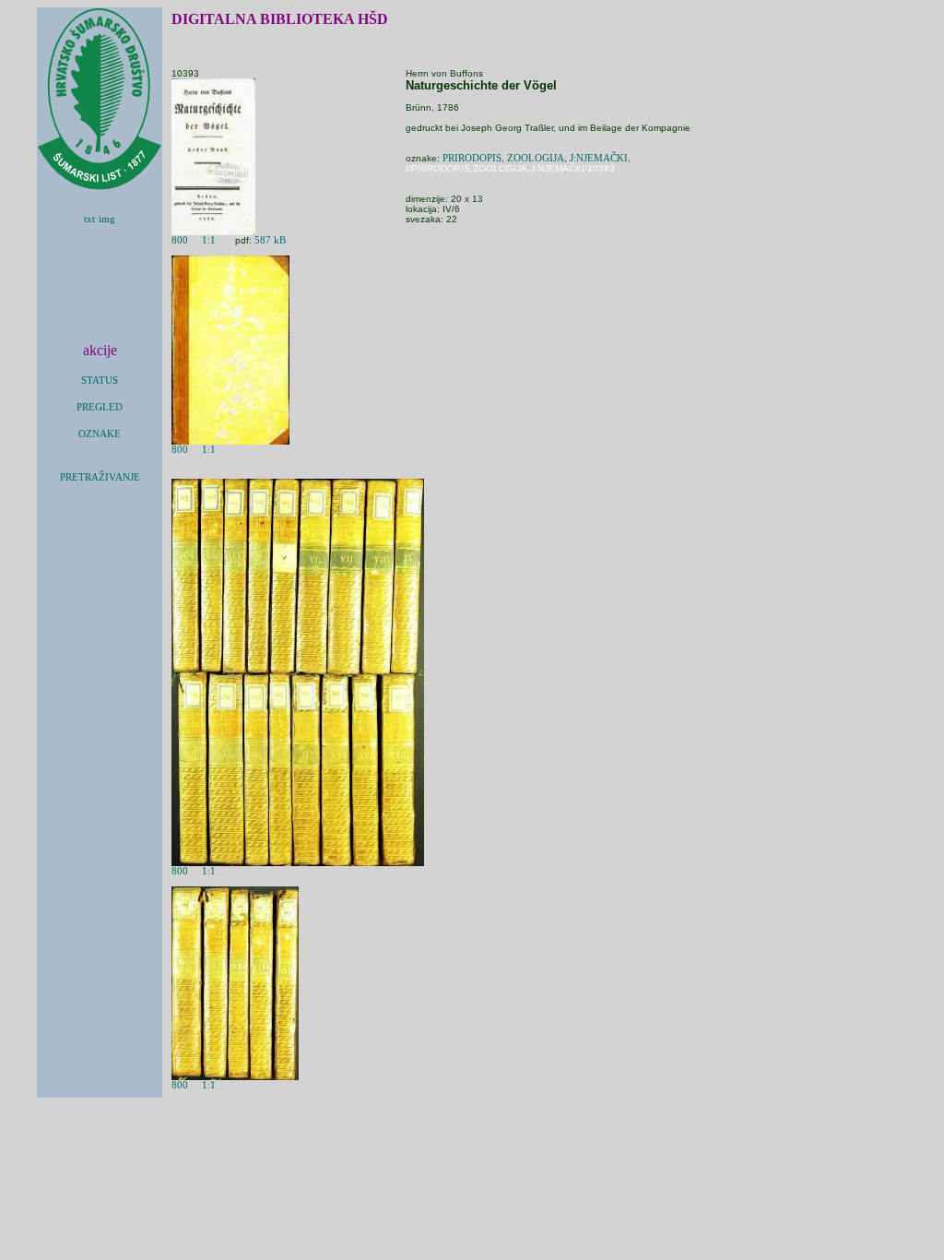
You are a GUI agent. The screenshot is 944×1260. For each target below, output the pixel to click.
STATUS (99, 380)
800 (179, 240)
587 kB (270, 240)
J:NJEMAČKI (599, 158)
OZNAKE (99, 434)
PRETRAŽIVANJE (100, 477)
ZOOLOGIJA (535, 158)
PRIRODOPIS (472, 158)
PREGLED (100, 407)
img (107, 219)
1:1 (209, 240)
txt (89, 219)
